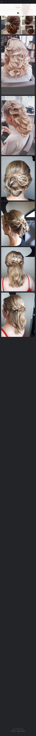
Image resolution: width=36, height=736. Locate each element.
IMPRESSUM (13, 731)
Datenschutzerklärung (21, 731)
